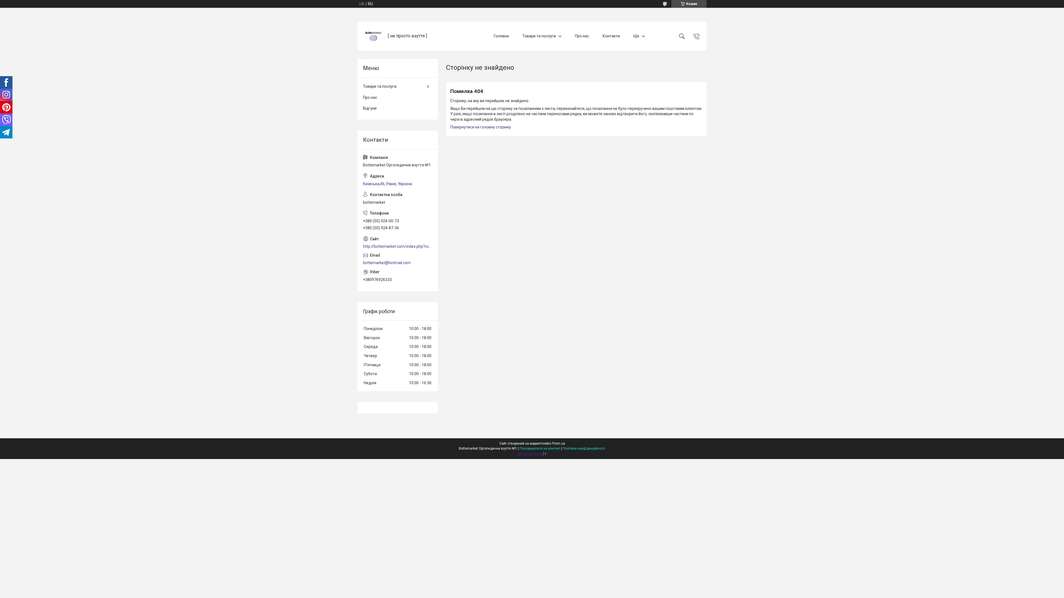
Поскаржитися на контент (540, 448)
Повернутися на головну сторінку (480, 127)
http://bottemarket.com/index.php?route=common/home (397, 246)
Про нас (582, 36)
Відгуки (370, 108)
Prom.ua (558, 443)
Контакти (611, 36)
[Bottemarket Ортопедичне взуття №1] (373, 36)
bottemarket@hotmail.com (387, 263)
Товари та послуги (539, 36)
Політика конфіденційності (584, 448)
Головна (501, 36)
